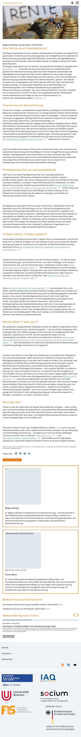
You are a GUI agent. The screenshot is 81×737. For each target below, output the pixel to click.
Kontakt (5, 647)
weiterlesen (8, 636)
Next (77, 615)
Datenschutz (7, 659)
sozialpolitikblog (12, 3)
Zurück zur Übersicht (12, 460)
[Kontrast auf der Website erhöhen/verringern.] (73, 3)
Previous (74, 615)
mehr (60, 604)
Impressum (6, 653)
